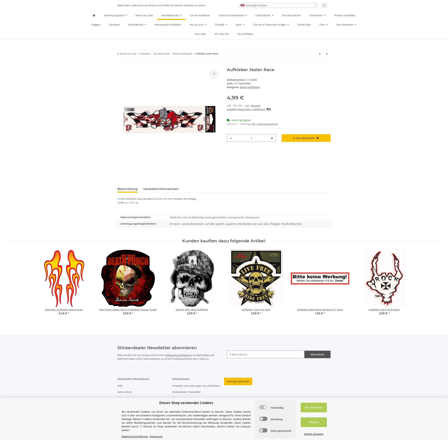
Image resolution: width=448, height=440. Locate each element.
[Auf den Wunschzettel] (214, 74)
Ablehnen (314, 422)
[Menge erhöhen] (272, 138)
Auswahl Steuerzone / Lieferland (246, 109)
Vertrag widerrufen (238, 381)
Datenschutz (124, 392)
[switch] (263, 407)
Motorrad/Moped (250, 87)
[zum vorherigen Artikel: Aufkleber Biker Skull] (319, 53)
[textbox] (278, 5)
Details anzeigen (314, 434)
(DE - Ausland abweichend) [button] (265, 123)
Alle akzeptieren (314, 407)
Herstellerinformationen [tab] (161, 189)
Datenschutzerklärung (179, 355)
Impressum (156, 436)
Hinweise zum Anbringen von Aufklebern (196, 385)
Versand (255, 105)
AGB (119, 385)
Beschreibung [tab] (127, 189)
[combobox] (278, 5)
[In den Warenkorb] (120, 65)
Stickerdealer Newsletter (186, 392)
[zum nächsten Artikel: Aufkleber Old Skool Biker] (327, 53)
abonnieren (317, 354)
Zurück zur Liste (128, 53)
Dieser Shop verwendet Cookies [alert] (186, 402)
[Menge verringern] (231, 138)
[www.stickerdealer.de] (94, 15)
